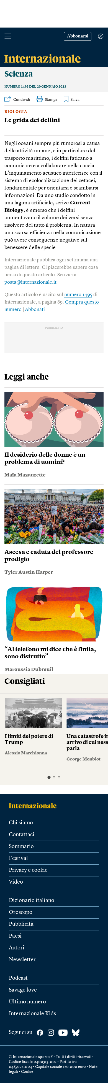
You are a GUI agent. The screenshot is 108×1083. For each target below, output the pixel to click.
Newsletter (22, 960)
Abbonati (35, 309)
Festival (18, 858)
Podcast (18, 978)
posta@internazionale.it (30, 282)
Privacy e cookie (28, 870)
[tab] (48, 777)
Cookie (27, 1072)
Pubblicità (21, 924)
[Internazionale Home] (34, 805)
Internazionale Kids (32, 1014)
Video (16, 882)
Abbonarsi (77, 36)
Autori (16, 948)
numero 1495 (78, 294)
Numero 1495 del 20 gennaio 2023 (35, 86)
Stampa (51, 100)
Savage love (23, 990)
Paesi (15, 936)
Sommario (21, 846)
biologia (15, 112)
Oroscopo (20, 912)
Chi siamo (21, 823)
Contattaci (21, 835)
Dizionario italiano (31, 900)
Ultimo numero (27, 1002)
